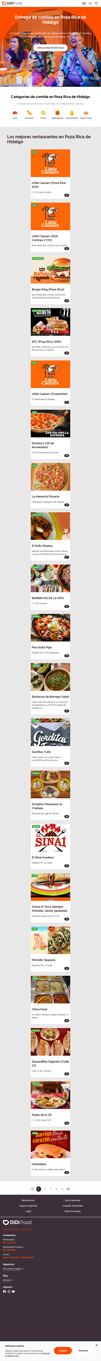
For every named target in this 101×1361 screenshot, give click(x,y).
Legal (28, 1211)
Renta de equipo (73, 1211)
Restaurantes (28, 1200)
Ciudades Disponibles (72, 1205)
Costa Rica (16, 1229)
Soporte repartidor (28, 1205)
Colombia (6, 1229)
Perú (30, 1229)
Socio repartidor (72, 1200)
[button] (50, 47)
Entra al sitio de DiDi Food (50, 47)
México (24, 1229)
